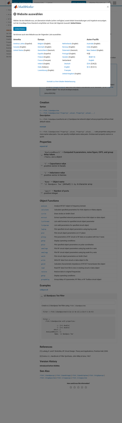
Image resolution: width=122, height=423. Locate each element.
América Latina (19, 44)
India (88, 47)
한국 (88, 67)
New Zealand (91, 50)
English (67, 67)
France (40, 60)
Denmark (41, 47)
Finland (40, 57)
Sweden (65, 57)
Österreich (66, 50)
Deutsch (67, 64)
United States (18, 50)
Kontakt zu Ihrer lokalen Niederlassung (61, 81)
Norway (65, 47)
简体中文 (92, 57)
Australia (90, 44)
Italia (39, 67)
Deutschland (42, 50)
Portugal (65, 54)
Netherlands (66, 44)
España (40, 54)
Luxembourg (42, 70)
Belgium (41, 44)
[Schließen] (107, 6)
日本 (88, 64)
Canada (16, 47)
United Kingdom (68, 74)
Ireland (40, 64)
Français (67, 70)
